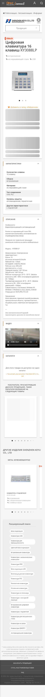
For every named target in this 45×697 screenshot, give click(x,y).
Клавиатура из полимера (20, 593)
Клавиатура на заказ (18, 623)
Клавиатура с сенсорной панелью (19, 599)
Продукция (21, 28)
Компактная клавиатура (19, 583)
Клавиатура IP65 (16, 564)
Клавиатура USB (16, 536)
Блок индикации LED (18, 569)
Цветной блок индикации (20, 548)
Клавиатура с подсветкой (20, 612)
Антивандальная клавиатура (21, 633)
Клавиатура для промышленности (17, 542)
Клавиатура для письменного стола (21, 617)
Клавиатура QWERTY (18, 628)
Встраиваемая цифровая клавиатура (20, 606)
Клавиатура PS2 (16, 579)
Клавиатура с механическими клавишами (21, 558)
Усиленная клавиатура (19, 588)
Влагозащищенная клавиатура (22, 574)
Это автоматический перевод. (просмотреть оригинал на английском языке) (22, 314)
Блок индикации (17, 531)
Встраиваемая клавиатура (20, 552)
